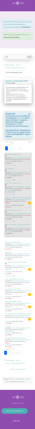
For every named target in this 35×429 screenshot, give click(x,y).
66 (14, 275)
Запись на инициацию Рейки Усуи (14, 279)
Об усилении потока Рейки (12, 289)
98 (14, 221)
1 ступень (7, 326)
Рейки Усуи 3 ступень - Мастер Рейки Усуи (17, 224)
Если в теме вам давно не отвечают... (15, 338)
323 (14, 165)
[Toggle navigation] (6, 57)
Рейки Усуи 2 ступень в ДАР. (13, 183)
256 (14, 180)
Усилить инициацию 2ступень (13, 210)
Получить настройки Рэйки (12, 242)
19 (13, 235)
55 (14, 194)
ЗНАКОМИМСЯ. (9, 169)
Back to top (16, 421)
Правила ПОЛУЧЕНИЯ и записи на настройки (18, 197)
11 (20, 148)
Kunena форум (22, 369)
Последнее (8, 161)
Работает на (13, 369)
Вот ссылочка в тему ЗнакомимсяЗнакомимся (18, 314)
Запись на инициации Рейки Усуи (17, 82)
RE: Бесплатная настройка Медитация (16, 262)
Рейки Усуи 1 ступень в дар (12, 154)
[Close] (29, 114)
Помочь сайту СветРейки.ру (11, 37)
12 (13, 349)
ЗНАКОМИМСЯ (25, 27)
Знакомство (8, 252)
